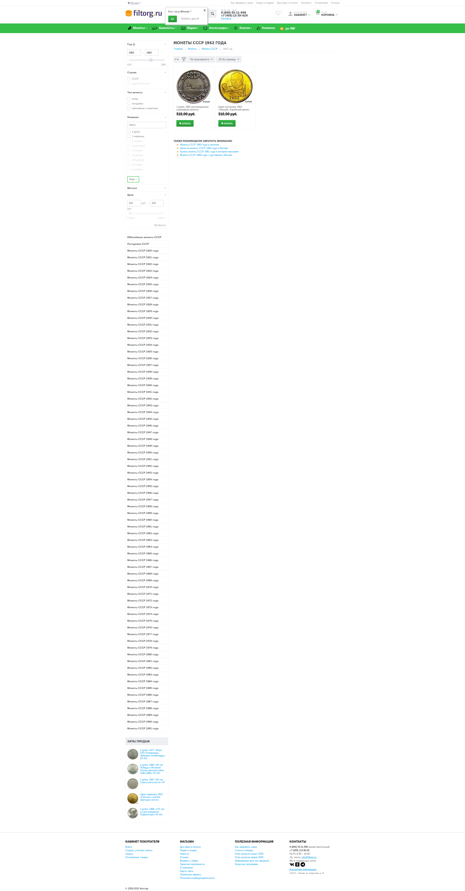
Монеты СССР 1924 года (142, 277)
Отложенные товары (136, 857)
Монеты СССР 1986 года (142, 694)
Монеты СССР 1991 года (142, 728)
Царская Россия (141, 83)
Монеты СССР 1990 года (142, 721)
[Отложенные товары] (278, 13)
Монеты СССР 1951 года (142, 459)
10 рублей (137, 155)
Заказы (129, 853)
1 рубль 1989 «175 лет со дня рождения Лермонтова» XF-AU (152, 812)
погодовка (137, 103)
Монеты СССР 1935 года (142, 351)
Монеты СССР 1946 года (142, 425)
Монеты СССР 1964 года (142, 546)
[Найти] (212, 13)
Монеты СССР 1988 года (142, 708)
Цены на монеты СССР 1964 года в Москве (204, 148)
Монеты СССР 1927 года (142, 297)
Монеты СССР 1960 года (142, 519)
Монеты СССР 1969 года (142, 580)
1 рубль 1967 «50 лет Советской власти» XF (152, 781)
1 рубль (136, 131)
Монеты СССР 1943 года (142, 405)
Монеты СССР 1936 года (142, 358)
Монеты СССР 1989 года (142, 714)
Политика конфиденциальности (197, 878)
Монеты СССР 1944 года (142, 412)
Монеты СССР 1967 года (142, 566)
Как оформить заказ (242, 2)
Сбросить (161, 225)
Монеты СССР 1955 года (142, 486)
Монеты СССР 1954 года (142, 479)
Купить (186, 123)
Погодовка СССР (138, 243)
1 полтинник (138, 145)
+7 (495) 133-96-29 (299, 850)
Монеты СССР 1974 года (142, 614)
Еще (132, 179)
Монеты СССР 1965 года (142, 553)
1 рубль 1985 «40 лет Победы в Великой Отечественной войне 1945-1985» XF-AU (152, 769)
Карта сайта (186, 871)
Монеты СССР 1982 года (142, 667)
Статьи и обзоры (244, 850)
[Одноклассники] (297, 866)
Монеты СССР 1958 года (142, 506)
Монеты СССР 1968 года (142, 573)
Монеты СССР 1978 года (142, 640)
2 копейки (137, 169)
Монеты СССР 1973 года (142, 607)
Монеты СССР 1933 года (142, 338)
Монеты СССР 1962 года (142, 533)
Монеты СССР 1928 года (142, 304)
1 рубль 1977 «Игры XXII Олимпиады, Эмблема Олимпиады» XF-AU (152, 754)
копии (135, 98)
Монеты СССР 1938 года (142, 371)
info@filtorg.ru (309, 857)
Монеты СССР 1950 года (142, 452)
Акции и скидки (188, 850)
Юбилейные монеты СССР (144, 237)
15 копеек (137, 164)
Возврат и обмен (189, 860)
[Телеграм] (302, 866)
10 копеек (137, 150)
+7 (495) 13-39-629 (234, 15)
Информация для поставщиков (252, 860)
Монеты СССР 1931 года (142, 324)
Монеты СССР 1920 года (142, 250)
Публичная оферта (190, 874)
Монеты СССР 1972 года (142, 600)
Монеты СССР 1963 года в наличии (199, 144)
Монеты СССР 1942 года (142, 398)
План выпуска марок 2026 (249, 857)
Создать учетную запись (139, 850)
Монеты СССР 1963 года (142, 540)
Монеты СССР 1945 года (142, 418)
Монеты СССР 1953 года (142, 472)
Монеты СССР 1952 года (142, 466)
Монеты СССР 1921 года (142, 257)
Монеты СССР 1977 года (142, 634)
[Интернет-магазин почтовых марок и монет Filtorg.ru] (143, 13)
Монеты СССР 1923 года (142, 270)
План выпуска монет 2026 (249, 853)
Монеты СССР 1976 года (142, 627)
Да (172, 19)
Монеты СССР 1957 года (142, 499)
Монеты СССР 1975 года (142, 620)
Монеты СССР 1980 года (142, 654)
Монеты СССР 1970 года (142, 587)
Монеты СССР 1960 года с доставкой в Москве (206, 155)
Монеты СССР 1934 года (142, 344)
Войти (128, 847)
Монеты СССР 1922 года (142, 264)
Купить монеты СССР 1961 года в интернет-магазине (209, 151)
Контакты (306, 2)
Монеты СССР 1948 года (142, 439)
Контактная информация (303, 869)
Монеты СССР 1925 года (142, 284)
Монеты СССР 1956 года (142, 492)
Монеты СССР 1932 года (142, 331)
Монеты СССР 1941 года (142, 391)
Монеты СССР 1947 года (142, 432)
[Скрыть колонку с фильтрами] (184, 59)
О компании (321, 2)
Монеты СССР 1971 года (142, 593)
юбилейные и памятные (145, 108)
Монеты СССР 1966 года (142, 560)
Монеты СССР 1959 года (142, 513)
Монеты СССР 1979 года (142, 647)
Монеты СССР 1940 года (142, 385)
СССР (135, 78)
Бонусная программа (246, 864)
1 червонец (138, 136)
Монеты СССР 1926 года (142, 291)
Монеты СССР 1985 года (142, 688)
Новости (184, 853)
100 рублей (138, 160)
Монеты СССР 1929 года (142, 311)
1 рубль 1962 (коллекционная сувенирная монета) (192, 108)
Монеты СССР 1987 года (142, 701)
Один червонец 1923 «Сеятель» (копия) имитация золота (151, 797)
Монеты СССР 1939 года (142, 378)
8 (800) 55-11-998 (233, 12)
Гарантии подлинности (192, 864)
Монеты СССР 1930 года (142, 317)
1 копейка (137, 141)
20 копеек (137, 174)
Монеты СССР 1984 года (142, 681)
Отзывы (335, 2)
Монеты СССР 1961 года (142, 526)
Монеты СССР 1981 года (142, 661)
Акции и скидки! (265, 2)
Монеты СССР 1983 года (142, 674)
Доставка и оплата (287, 2)
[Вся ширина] (176, 59)
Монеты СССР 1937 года (142, 365)
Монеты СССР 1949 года (142, 445)
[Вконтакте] (292, 866)
